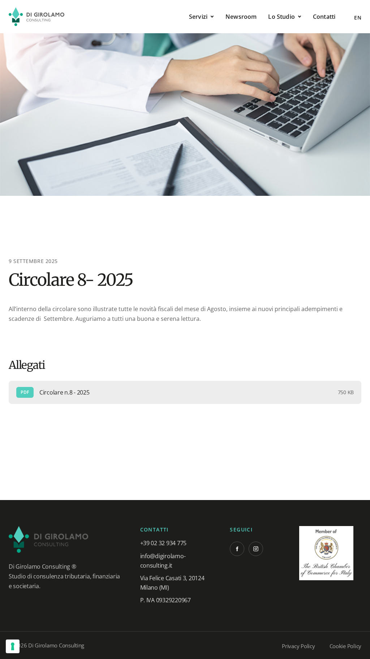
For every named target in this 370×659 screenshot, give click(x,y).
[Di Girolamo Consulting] (36, 16)
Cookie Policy (346, 646)
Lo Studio (281, 17)
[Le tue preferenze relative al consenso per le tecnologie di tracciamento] (13, 646)
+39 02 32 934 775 (163, 543)
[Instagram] (256, 549)
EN (357, 17)
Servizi (198, 17)
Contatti (324, 17)
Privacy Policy (298, 646)
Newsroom (241, 17)
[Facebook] (237, 549)
